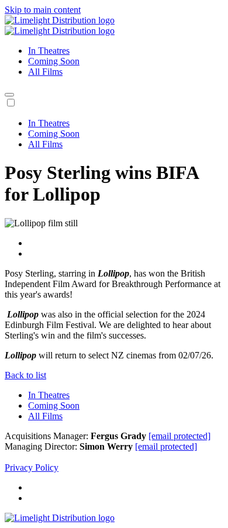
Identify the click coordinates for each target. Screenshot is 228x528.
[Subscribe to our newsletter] (9, 94)
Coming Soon (54, 61)
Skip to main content (43, 10)
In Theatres (49, 51)
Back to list (25, 375)
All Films (45, 72)
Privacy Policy (31, 467)
